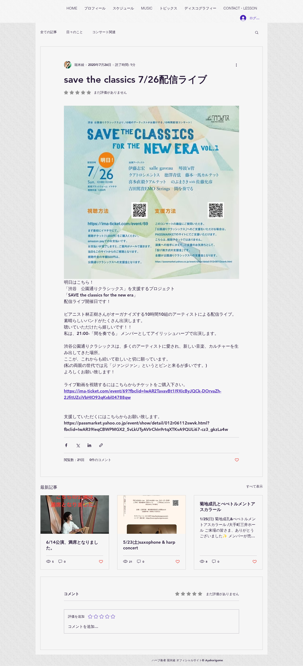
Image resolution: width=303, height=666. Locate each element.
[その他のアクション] (236, 65)
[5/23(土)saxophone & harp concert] (151, 514)
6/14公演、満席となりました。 (72, 545)
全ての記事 (48, 32)
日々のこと (74, 32)
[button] (256, 32)
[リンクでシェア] (101, 445)
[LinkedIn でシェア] (89, 445)
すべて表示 (254, 486)
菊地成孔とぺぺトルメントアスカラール (227, 506)
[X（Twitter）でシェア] (78, 445)
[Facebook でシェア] (66, 445)
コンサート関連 (104, 32)
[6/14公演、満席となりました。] (74, 514)
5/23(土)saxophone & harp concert (149, 545)
